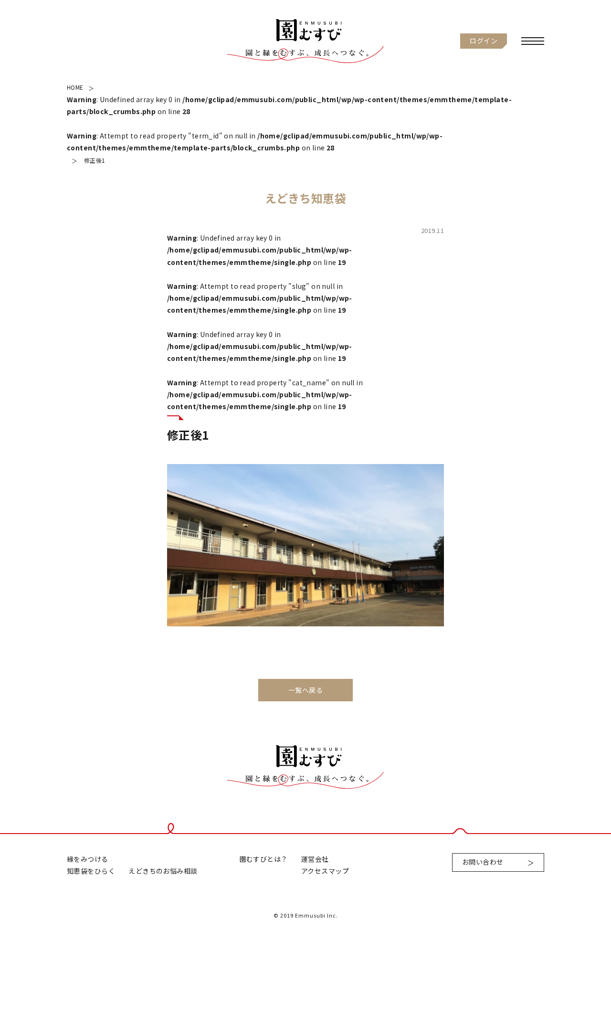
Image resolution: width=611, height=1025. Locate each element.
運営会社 (315, 859)
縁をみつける (87, 859)
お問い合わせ (483, 861)
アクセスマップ (325, 871)
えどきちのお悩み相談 (162, 871)
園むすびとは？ (264, 859)
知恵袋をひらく (91, 871)
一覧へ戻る (305, 690)
